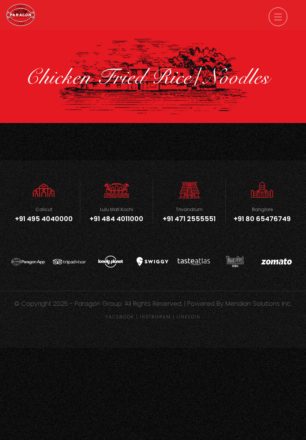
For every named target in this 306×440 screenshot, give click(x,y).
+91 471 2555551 (189, 218)
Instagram (155, 317)
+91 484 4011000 (116, 218)
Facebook (120, 317)
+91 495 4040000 (44, 218)
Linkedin (188, 317)
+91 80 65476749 (262, 218)
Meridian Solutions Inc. (258, 303)
